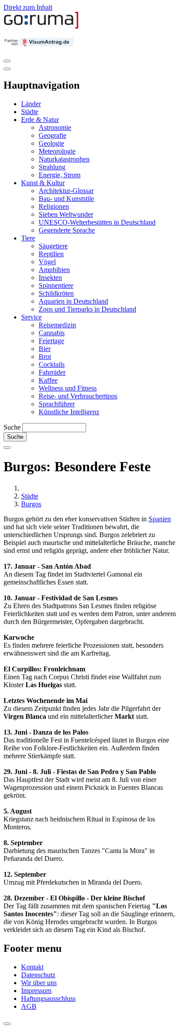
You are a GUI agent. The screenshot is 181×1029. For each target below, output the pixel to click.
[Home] (41, 26)
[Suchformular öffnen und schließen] (7, 447)
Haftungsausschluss (48, 998)
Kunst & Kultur (43, 182)
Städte (29, 111)
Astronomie (55, 127)
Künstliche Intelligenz (69, 412)
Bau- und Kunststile (66, 198)
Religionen (54, 206)
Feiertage (51, 340)
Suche (12, 427)
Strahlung (52, 167)
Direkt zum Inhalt (28, 7)
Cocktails (52, 364)
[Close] (7, 69)
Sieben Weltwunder (66, 214)
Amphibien (54, 269)
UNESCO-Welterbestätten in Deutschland (97, 222)
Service (31, 317)
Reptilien (51, 254)
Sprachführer (57, 404)
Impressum (36, 990)
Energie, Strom (59, 175)
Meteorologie (57, 151)
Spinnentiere (56, 285)
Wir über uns (39, 982)
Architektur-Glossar (66, 190)
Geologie (51, 143)
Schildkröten (56, 293)
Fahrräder (52, 372)
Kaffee (48, 380)
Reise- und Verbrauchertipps (78, 396)
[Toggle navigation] (7, 61)
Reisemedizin (57, 325)
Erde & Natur (40, 119)
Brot (45, 356)
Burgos (31, 504)
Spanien (159, 519)
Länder (31, 104)
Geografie (52, 135)
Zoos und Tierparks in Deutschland (87, 309)
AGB (28, 1006)
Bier (45, 348)
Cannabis (52, 333)
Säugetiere (53, 246)
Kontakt (32, 967)
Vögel (47, 261)
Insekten (50, 277)
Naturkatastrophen (64, 159)
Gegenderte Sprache (67, 230)
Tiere (28, 238)
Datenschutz (38, 975)
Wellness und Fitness (68, 388)
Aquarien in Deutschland (73, 301)
